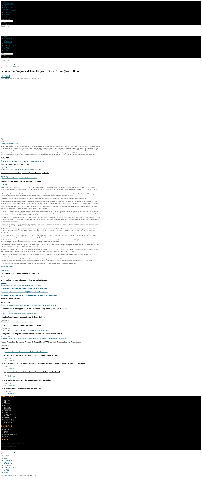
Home (2, 67)
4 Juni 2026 (4, 184)
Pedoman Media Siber (10, 434)
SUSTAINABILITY (9, 4)
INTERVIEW (7, 12)
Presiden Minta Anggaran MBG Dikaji (15, 164)
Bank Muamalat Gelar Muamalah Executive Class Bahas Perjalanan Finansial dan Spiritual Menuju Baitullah (44, 363)
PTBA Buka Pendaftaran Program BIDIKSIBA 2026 (22, 388)
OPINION (6, 14)
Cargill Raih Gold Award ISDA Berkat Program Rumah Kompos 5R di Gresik (32, 372)
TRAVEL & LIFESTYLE (10, 11)
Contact (6, 436)
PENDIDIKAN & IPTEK (10, 417)
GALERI (6, 16)
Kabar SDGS (8, 475)
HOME (6, 2)
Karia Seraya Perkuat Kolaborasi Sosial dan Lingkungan (22, 325)
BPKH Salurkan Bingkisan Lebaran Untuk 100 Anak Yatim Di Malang (29, 380)
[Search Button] (14, 64)
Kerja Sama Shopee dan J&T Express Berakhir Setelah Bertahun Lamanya (31, 355)
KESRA (17, 67)
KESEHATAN (7, 410)
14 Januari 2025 (5, 77)
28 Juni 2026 (4, 176)
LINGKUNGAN (8, 414)
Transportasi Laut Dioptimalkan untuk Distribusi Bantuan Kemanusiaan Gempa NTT (32, 334)
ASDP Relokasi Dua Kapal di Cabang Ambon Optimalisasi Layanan (24, 288)
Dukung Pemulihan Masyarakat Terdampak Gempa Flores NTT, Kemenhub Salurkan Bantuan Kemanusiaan (41, 342)
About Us (6, 429)
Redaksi (6, 431)
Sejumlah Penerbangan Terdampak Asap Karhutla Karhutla (23, 317)
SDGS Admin (6, 75)
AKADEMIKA (7, 9)
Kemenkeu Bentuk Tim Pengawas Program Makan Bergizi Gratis (25, 173)
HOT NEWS (7, 407)
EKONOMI (7, 404)
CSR (5, 5)
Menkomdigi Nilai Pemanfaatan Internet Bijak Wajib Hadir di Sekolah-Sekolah (29, 295)
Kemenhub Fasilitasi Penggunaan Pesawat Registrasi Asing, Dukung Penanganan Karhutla (34, 309)
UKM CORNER (8, 7)
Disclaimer (7, 433)
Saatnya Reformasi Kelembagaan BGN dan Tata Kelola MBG (23, 181)
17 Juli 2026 (4, 168)
